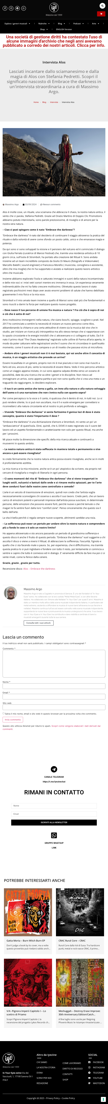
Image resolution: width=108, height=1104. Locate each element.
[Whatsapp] (23, 8)
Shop (42, 29)
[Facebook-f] (5, 8)
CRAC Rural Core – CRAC (72, 940)
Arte (94, 23)
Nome (6, 682)
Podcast (77, 23)
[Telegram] (17, 8)
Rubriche (42, 23)
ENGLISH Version (64, 29)
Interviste (54, 102)
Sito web (7, 703)
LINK (54, 848)
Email (6, 693)
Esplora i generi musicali (16, 23)
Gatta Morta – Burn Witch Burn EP (26, 940)
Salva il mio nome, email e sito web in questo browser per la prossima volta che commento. (51, 714)
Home (36, 102)
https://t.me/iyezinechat (54, 781)
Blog (60, 23)
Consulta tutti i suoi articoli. (38, 623)
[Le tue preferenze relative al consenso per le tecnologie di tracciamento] (103, 1099)
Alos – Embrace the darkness (39, 568)
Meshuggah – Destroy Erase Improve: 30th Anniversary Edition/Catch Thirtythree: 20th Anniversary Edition (79, 1014)
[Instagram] (11, 8)
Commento (9, 649)
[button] (102, 6)
